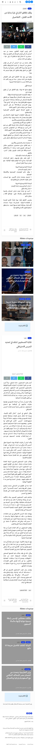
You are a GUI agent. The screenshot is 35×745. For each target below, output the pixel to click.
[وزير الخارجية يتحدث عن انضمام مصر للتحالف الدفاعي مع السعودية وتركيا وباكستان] (17, 281)
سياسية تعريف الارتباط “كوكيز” (11, 744)
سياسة (30, 8)
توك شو (23, 244)
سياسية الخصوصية (22, 744)
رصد (24, 215)
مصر (25, 338)
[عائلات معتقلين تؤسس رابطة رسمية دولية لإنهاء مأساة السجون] (17, 624)
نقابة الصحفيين (23, 590)
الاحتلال (24, 8)
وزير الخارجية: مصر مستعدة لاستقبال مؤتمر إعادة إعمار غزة (17, 704)
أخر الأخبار (28, 244)
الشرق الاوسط (27, 272)
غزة (20, 215)
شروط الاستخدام (30, 744)
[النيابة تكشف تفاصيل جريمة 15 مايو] (17, 254)
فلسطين (16, 215)
